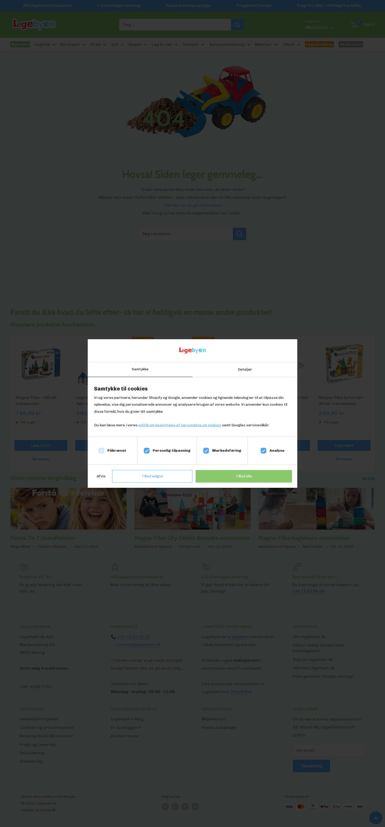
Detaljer (245, 369)
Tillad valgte (152, 476)
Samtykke (140, 369)
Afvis (101, 476)
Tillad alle (244, 476)
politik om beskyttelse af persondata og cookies (179, 425)
